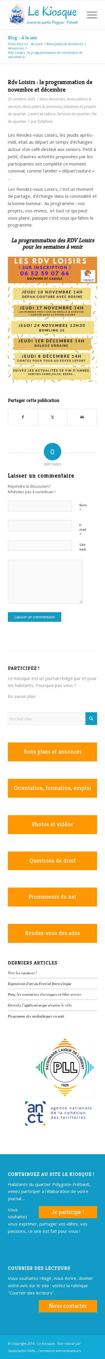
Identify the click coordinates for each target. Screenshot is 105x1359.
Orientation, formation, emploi (52, 788)
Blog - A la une (22, 38)
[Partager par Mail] (82, 417)
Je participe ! (68, 1212)
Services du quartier (73, 113)
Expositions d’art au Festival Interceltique (39, 983)
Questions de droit (52, 860)
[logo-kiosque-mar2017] (43, 14)
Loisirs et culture (41, 113)
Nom (83, 508)
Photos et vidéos (52, 824)
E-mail (82, 530)
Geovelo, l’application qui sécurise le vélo (39, 1004)
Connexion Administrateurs (59, 1351)
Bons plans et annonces (53, 751)
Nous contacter (68, 1306)
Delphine (45, 121)
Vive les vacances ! (22, 972)
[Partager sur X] (52, 417)
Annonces (57, 99)
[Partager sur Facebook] (23, 417)
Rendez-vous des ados (52, 933)
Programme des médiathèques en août (36, 1016)
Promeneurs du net (52, 896)
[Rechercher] (75, 14)
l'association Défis (21, 1351)
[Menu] (89, 14)
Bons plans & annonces (42, 106)
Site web (82, 547)
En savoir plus (22, 696)
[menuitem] (75, 14)
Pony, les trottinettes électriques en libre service (44, 994)
